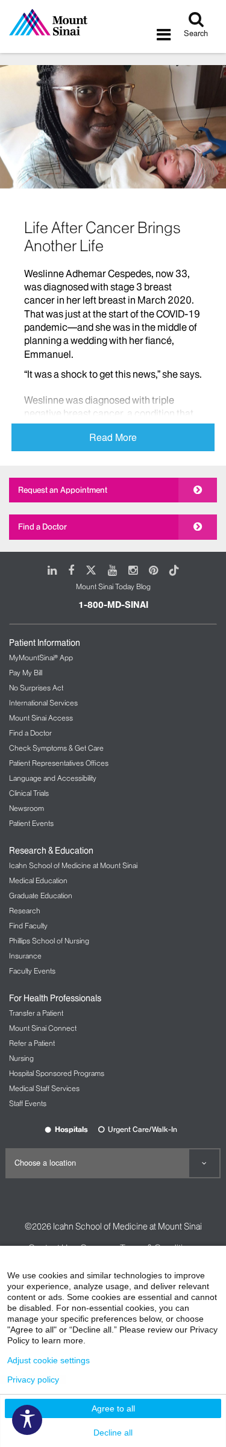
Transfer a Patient (36, 1012)
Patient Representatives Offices (58, 762)
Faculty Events (32, 970)
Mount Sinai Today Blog (113, 586)
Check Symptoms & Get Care (56, 747)
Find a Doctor (42, 526)
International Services (43, 702)
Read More (113, 437)
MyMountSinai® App (41, 657)
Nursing (21, 1058)
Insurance (25, 955)
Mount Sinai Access (41, 717)
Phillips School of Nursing (49, 940)
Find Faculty (28, 925)
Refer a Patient (32, 1043)
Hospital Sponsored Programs (56, 1073)
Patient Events (31, 823)
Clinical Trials (29, 793)
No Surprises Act (36, 687)
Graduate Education (40, 895)
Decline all (113, 1432)
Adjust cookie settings (48, 1360)
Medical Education (38, 880)
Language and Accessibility (52, 778)
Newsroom (26, 808)
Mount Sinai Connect (43, 1028)
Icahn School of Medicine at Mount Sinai (73, 865)
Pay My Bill (25, 672)
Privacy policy (33, 1379)
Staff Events (27, 1103)
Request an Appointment (62, 490)
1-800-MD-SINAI (113, 604)
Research (24, 910)
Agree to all (113, 1408)
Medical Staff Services (44, 1088)
